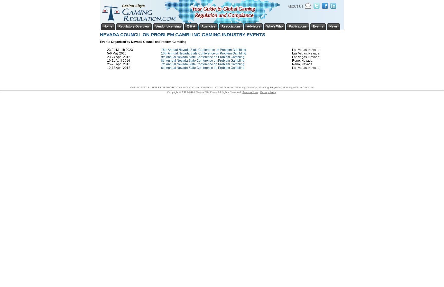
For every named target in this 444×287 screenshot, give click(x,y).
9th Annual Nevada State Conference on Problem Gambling (202, 57)
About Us (295, 6)
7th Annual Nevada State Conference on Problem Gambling (202, 64)
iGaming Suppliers (270, 87)
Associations (231, 26)
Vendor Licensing (168, 26)
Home (108, 26)
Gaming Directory (246, 87)
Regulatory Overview (133, 26)
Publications (298, 26)
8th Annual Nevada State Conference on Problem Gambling (202, 60)
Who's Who (274, 26)
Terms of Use (250, 92)
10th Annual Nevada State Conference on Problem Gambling (203, 53)
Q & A (191, 26)
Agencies (208, 26)
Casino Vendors (224, 87)
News (333, 26)
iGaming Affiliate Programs (298, 87)
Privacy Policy (268, 92)
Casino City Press (202, 87)
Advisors (253, 26)
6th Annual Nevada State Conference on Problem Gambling (202, 68)
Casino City (183, 87)
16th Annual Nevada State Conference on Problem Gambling (203, 50)
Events (318, 26)
